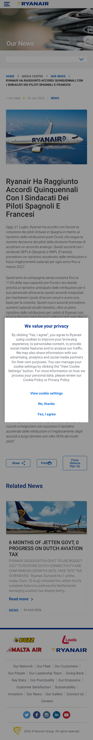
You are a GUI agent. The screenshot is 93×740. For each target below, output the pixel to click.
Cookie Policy (33, 380)
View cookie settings (46, 393)
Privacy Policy (58, 380)
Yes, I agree (46, 414)
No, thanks (46, 404)
